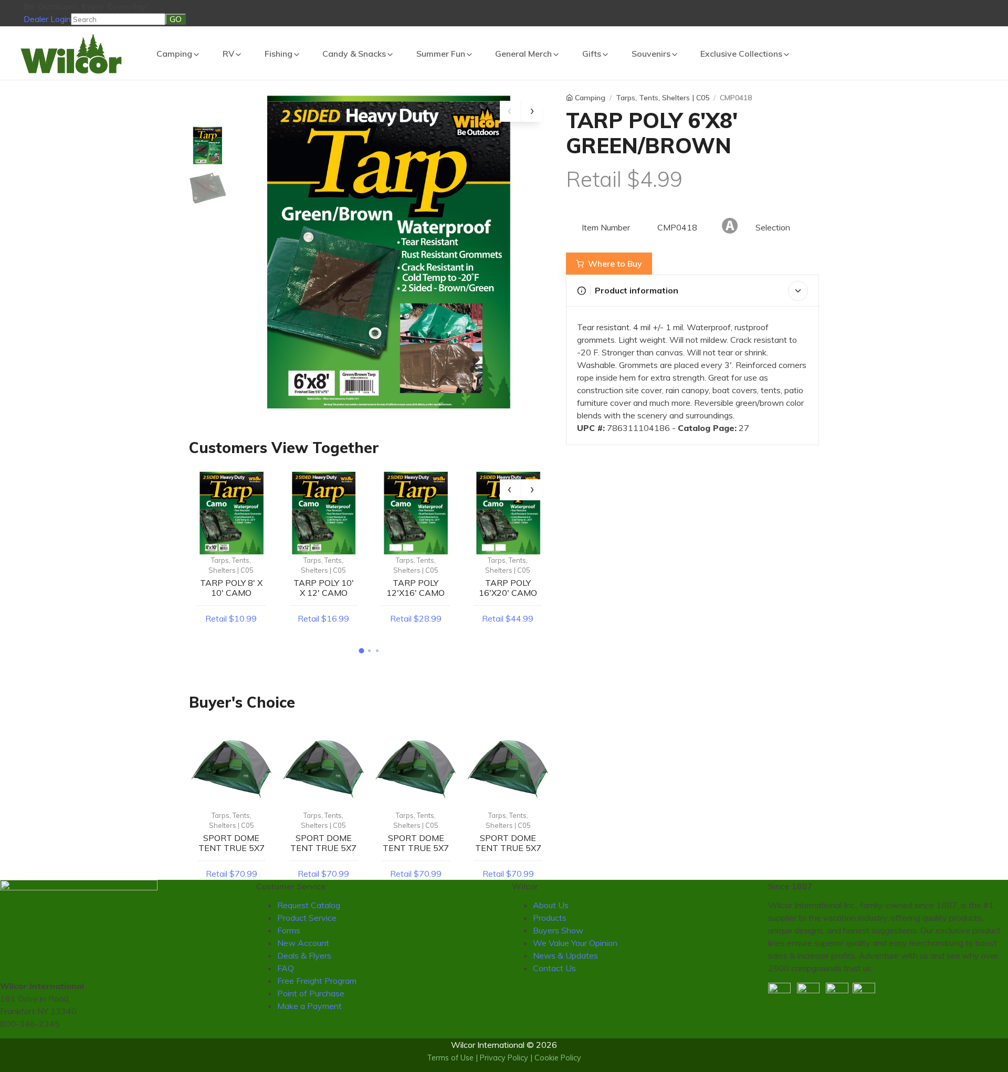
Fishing (278, 53)
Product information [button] (636, 290)
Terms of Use (450, 1058)
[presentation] (510, 111)
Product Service (307, 917)
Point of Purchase (310, 993)
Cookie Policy (557, 1058)
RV (228, 53)
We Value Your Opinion (575, 943)
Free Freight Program (316, 980)
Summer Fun (440, 53)
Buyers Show (558, 930)
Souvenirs (651, 53)
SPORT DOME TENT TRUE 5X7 (231, 843)
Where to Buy (615, 263)
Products (549, 917)
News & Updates (565, 955)
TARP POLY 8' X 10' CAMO (231, 587)
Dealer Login (47, 19)
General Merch (523, 53)
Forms (288, 930)
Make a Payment (309, 1006)
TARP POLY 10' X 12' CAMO (323, 587)
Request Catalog (308, 905)
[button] (361, 650)
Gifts (591, 53)
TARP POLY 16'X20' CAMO (508, 587)
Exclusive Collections (741, 53)
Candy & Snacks (354, 53)
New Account (303, 943)
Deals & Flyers (304, 955)
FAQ (285, 968)
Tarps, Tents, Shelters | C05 (231, 565)
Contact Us (554, 968)
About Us (551, 905)
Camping (174, 53)
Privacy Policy (504, 1058)
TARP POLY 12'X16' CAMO (415, 587)
